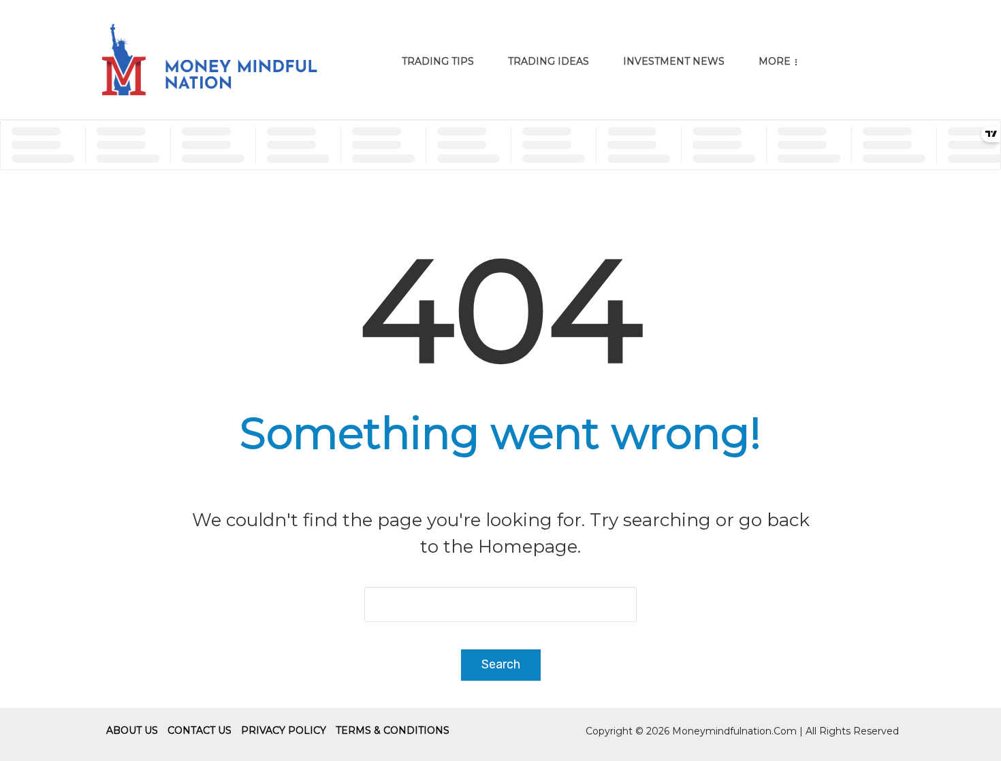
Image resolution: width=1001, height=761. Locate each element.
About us (132, 730)
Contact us (200, 730)
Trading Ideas (548, 61)
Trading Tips (438, 61)
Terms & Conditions (392, 730)
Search (500, 664)
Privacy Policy (283, 730)
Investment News (674, 61)
